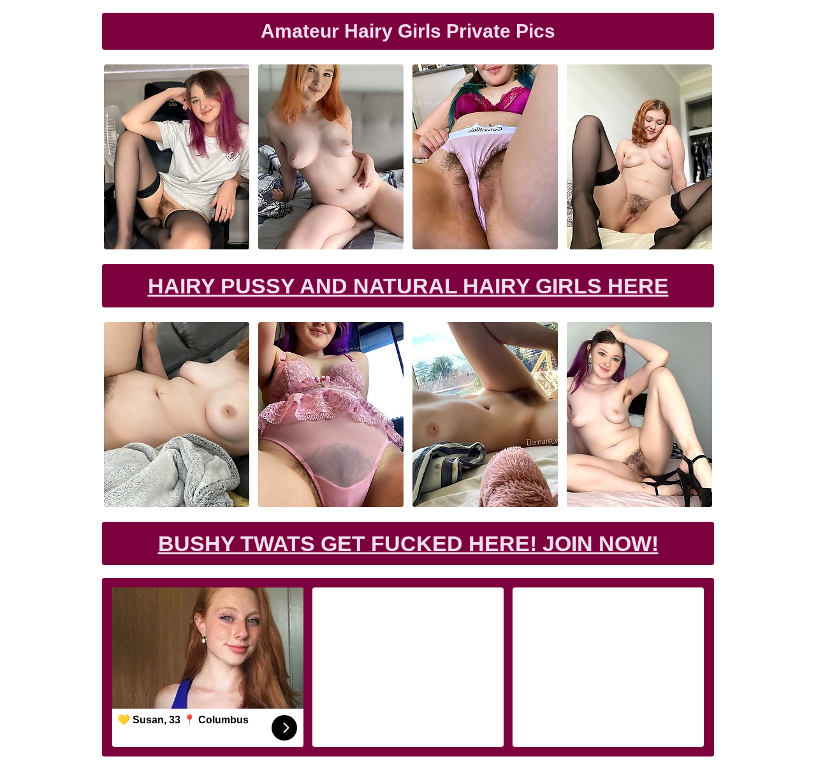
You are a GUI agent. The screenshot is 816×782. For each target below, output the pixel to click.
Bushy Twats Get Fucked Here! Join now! (408, 543)
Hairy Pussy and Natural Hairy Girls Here (408, 286)
